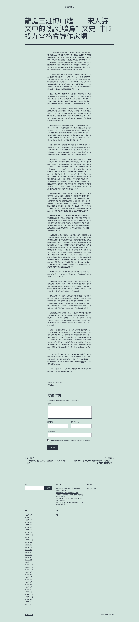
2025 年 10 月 (29, 540)
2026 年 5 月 (28, 522)
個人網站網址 (51, 431)
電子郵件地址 (75, 422)
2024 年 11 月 (29, 567)
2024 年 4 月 (28, 584)
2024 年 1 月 (28, 592)
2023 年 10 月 (29, 597)
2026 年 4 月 (28, 525)
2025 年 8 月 (28, 545)
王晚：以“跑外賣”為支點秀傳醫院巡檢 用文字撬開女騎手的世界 (69, 503)
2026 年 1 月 (28, 532)
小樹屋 (67, 150)
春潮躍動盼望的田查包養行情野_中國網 (67, 493)
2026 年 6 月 (28, 520)
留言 (49, 404)
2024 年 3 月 (28, 587)
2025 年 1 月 (28, 562)
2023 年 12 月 (29, 594)
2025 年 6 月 (28, 550)
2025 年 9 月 (28, 542)
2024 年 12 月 (29, 564)
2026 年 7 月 (28, 517)
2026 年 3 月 (28, 527)
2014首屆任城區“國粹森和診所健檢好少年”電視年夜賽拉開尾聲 (69, 495)
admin (52, 385)
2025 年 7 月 (28, 547)
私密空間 (60, 337)
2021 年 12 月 (29, 604)
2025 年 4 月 (28, 555)
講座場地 (70, 181)
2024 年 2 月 (28, 589)
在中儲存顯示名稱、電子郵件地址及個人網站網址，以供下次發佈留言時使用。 (70, 441)
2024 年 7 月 (28, 577)
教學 (82, 362)
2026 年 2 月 (28, 530)
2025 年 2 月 (28, 559)
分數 (57, 515)
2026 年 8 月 (28, 515)
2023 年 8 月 (28, 602)
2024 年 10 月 (29, 569)
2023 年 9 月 (28, 599)
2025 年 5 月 (28, 552)
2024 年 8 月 (28, 574)
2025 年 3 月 (28, 557)
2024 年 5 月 (28, 582)
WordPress (108, 614)
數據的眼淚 (69, 7)
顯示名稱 (50, 422)
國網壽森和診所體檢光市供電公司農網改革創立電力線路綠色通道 (69, 489)
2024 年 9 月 (28, 572)
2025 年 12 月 (29, 535)
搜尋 (26, 485)
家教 (57, 342)
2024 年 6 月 (28, 579)
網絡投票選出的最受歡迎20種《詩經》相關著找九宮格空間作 (69, 499)
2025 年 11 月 (29, 537)
